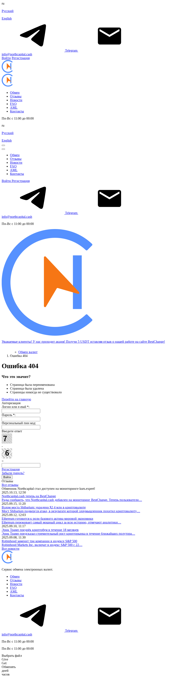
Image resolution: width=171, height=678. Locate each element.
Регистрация (11, 469)
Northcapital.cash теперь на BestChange (29, 496)
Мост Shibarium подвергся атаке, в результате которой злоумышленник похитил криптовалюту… (71, 511)
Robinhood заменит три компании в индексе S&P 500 (39, 541)
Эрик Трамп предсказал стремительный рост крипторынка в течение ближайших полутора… (68, 533)
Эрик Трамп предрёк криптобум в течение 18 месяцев (40, 530)
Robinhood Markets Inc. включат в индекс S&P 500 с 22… (42, 545)
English (7, 18)
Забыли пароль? (13, 473)
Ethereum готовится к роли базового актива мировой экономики (47, 518)
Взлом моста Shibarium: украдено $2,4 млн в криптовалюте (44, 507)
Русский (8, 11)
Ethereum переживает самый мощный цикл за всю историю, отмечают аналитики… (61, 522)
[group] (85, 288)
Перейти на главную (16, 399)
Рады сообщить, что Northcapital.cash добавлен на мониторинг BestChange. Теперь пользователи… (72, 500)
